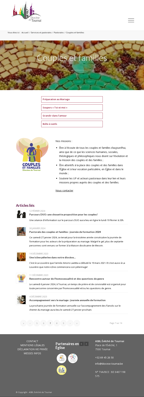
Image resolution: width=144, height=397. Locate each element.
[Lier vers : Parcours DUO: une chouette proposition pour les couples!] (21, 214)
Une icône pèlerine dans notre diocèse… (52, 257)
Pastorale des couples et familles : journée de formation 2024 (65, 231)
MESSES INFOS (32, 353)
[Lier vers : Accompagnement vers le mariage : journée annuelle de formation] (21, 299)
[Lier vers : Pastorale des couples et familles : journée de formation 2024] (21, 231)
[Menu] (131, 20)
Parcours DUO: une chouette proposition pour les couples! (63, 214)
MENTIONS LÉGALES (32, 345)
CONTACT (32, 341)
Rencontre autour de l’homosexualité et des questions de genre (66, 278)
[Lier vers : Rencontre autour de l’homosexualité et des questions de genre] (21, 278)
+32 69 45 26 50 (104, 357)
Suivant (86, 344)
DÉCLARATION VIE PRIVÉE (32, 349)
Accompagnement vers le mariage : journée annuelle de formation (67, 300)
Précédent (82, 344)
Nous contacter (64, 190)
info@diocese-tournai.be (109, 363)
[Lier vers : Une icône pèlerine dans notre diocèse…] (21, 257)
